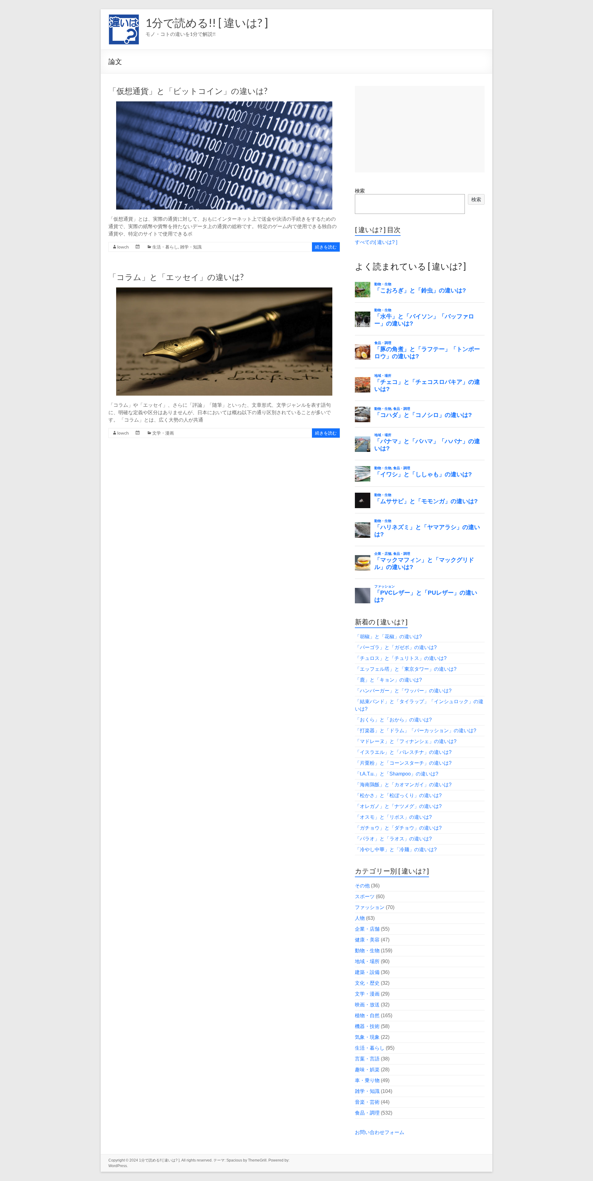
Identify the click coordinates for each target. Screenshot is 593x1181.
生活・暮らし (165, 246)
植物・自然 (367, 1015)
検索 (360, 190)
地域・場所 (367, 961)
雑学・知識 (191, 246)
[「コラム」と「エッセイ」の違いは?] (224, 290)
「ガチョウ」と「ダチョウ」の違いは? (398, 828)
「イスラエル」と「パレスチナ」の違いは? (403, 752)
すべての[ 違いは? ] (376, 242)
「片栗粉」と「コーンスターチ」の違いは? (403, 763)
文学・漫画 (163, 432)
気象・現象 (367, 1037)
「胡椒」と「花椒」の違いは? (388, 636)
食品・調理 (367, 1112)
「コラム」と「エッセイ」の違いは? (176, 277)
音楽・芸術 (367, 1102)
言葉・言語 (367, 1058)
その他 (362, 885)
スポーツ (365, 896)
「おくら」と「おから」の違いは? (393, 719)
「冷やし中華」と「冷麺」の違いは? (396, 849)
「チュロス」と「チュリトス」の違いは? (401, 658)
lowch (123, 246)
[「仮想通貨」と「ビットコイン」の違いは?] (224, 104)
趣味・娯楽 (367, 1069)
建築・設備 (367, 972)
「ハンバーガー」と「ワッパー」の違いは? (403, 690)
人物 (360, 918)
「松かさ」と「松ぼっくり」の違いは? (398, 795)
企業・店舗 (367, 929)
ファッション (370, 907)
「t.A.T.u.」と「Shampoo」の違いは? (396, 773)
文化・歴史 (367, 983)
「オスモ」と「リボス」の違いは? (393, 817)
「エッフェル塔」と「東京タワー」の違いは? (405, 669)
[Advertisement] (420, 129)
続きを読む (326, 246)
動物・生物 (367, 950)
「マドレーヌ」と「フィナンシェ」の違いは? (405, 741)
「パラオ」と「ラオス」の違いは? (393, 838)
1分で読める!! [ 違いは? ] (206, 22)
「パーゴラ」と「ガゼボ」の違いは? (396, 647)
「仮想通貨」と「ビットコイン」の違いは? (187, 91)
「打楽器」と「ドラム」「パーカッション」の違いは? (415, 730)
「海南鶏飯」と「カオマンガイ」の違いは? (403, 784)
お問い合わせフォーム (379, 1132)
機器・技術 (367, 1026)
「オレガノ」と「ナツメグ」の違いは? (398, 806)
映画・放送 (367, 1004)
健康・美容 (367, 939)
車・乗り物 (367, 1080)
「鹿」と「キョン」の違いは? (388, 679)
